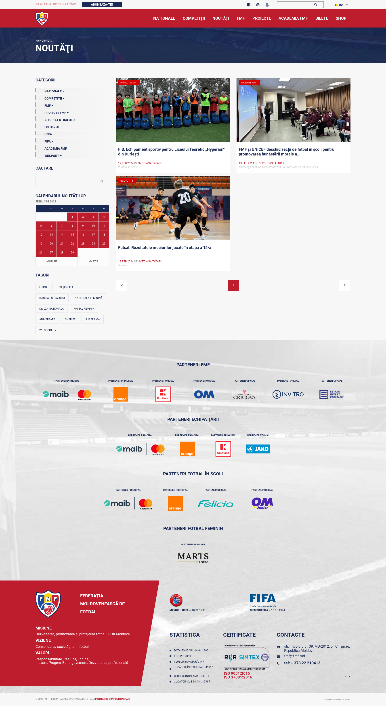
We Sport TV (47, 330)
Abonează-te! (102, 4)
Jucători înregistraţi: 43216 (193, 669)
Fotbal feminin (83, 308)
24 (93, 243)
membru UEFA (179, 610)
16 (82, 234)
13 (51, 234)
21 (61, 243)
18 (103, 234)
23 (82, 243)
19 (40, 243)
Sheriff (70, 319)
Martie (93, 261)
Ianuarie (51, 261)
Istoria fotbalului (52, 298)
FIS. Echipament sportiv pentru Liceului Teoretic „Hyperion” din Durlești (171, 151)
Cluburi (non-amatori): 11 (192, 676)
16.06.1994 (278, 610)
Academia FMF (55, 148)
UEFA (48, 134)
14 (61, 234)
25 (103, 243)
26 (40, 252)
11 (103, 225)
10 (93, 225)
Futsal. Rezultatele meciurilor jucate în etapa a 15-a (164, 247)
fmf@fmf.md (294, 656)
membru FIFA (259, 610)
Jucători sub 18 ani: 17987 (193, 681)
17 (93, 234)
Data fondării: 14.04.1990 (192, 650)
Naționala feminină (89, 298)
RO (341, 4)
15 (72, 234)
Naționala (66, 287)
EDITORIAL (52, 127)
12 (40, 234)
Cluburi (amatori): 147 (190, 661)
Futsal (44, 287)
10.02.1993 (199, 610)
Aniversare (47, 319)
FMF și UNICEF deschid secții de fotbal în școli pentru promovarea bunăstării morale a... (286, 151)
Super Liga (92, 319)
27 (51, 252)
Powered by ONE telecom (337, 699)
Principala (43, 40)
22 (72, 243)
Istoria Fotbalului (60, 120)
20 (51, 243)
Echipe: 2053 (183, 656)
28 (61, 252)
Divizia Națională (51, 308)
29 (72, 252)
